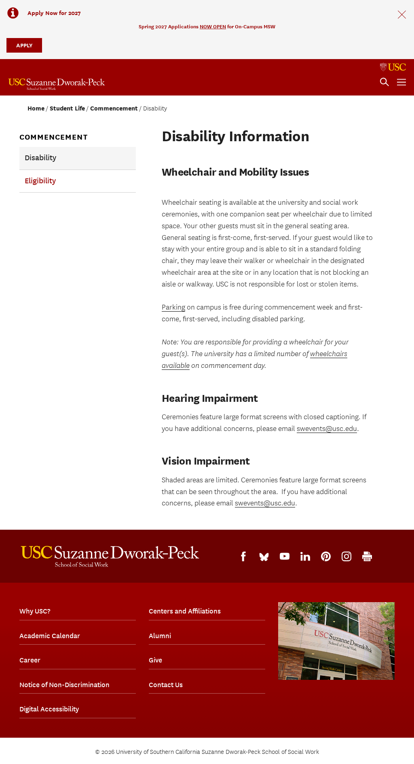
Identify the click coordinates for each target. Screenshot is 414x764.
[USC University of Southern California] (393, 67)
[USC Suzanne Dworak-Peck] (110, 556)
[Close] (402, 15)
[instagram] (346, 556)
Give (155, 660)
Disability (40, 157)
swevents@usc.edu (327, 428)
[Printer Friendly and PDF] (367, 556)
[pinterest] (326, 556)
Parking (173, 307)
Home (35, 108)
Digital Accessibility (49, 709)
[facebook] (243, 556)
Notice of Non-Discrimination (64, 685)
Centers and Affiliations (185, 611)
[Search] (384, 82)
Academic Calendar (49, 636)
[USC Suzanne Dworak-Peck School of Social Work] (56, 84)
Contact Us (166, 685)
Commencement (114, 108)
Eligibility (40, 180)
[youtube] (285, 556)
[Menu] (401, 82)
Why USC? (34, 611)
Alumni (160, 636)
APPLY (24, 45)
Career (29, 660)
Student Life (67, 108)
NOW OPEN (213, 26)
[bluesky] (264, 556)
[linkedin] (305, 556)
